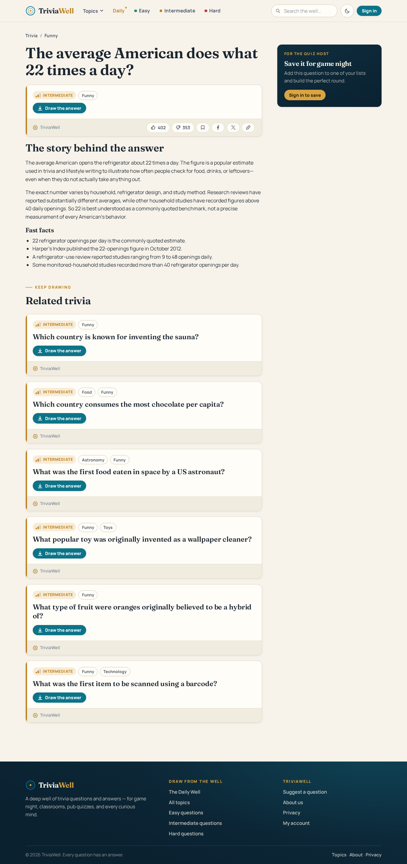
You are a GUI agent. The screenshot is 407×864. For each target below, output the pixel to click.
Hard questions (186, 833)
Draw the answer (63, 108)
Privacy (291, 812)
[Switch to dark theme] (347, 11)
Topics (90, 11)
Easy (144, 10)
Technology (115, 671)
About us (293, 802)
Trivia (31, 35)
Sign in (369, 11)
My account (296, 823)
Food (87, 392)
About (356, 855)
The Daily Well (184, 792)
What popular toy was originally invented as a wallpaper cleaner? (142, 539)
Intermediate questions (195, 823)
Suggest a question (305, 792)
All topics (179, 802)
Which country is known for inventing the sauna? (116, 336)
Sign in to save (305, 95)
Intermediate (179, 10)
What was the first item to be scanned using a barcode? (125, 683)
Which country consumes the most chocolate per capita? (128, 404)
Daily (119, 10)
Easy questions (186, 812)
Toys (108, 527)
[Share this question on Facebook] (217, 128)
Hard (214, 10)
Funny (51, 35)
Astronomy (93, 460)
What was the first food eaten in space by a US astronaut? (129, 471)
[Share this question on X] (233, 128)
